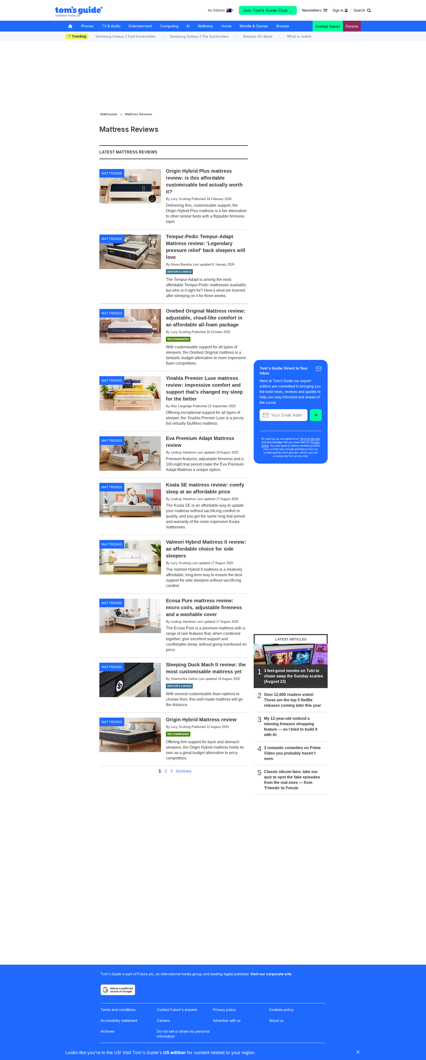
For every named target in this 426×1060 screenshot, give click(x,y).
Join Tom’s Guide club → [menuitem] (268, 10)
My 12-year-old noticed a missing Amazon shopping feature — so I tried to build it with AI (290, 726)
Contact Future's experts (177, 1010)
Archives (183, 771)
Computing (169, 26)
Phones (87, 26)
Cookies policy (281, 1010)
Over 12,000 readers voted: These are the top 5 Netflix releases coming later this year (292, 699)
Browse (282, 26)
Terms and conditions (118, 1010)
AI (188, 26)
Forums (352, 26)
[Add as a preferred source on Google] (118, 989)
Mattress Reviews (138, 114)
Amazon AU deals (258, 36)
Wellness (205, 26)
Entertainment (140, 26)
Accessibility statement (119, 1020)
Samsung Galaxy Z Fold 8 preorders (126, 36)
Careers (163, 1020)
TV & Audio (111, 26)
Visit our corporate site (270, 974)
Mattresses (108, 114)
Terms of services (310, 438)
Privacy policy (224, 1010)
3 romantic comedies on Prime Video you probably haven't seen (292, 753)
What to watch (299, 36)
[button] (362, 10)
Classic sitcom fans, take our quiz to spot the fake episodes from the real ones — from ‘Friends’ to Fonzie (292, 780)
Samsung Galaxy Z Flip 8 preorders (199, 36)
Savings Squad (327, 26)
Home (226, 26)
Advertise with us (227, 1020)
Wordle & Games (253, 26)
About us (276, 1020)
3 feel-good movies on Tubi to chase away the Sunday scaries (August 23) (293, 676)
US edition (174, 1052)
